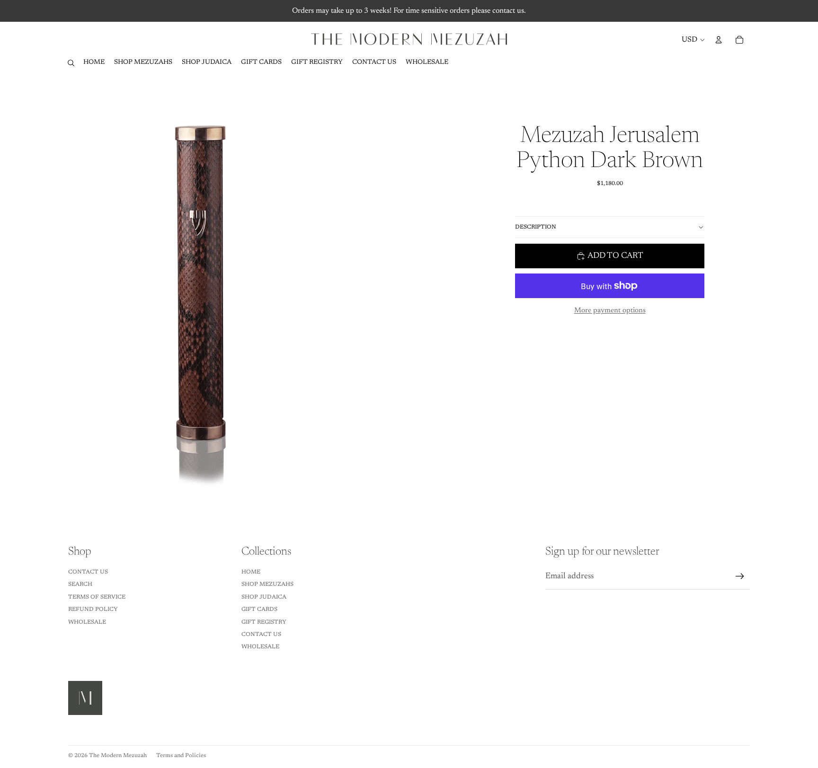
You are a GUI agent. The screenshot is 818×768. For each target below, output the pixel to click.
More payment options (610, 310)
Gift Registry (263, 622)
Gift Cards (259, 609)
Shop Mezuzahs (267, 584)
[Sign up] (740, 576)
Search (80, 584)
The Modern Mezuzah (118, 756)
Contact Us (88, 572)
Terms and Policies (181, 756)
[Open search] (71, 63)
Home (250, 572)
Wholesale (87, 622)
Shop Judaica (263, 597)
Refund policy (93, 609)
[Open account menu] (718, 39)
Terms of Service (96, 597)
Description (535, 227)
